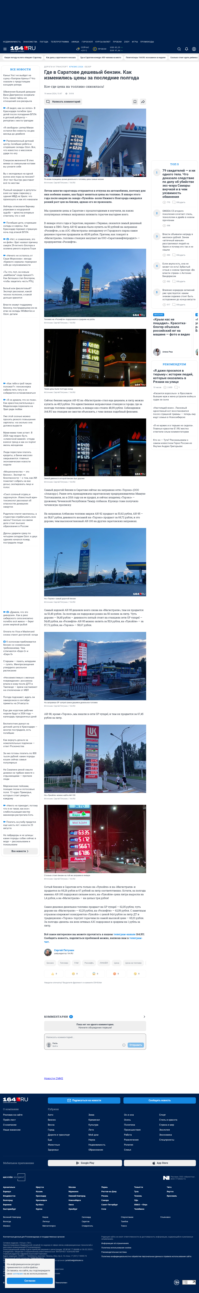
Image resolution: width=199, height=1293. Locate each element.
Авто (50, 1114)
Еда (50, 1139)
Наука (91, 1139)
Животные (54, 1144)
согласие (18, 1273)
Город (51, 1129)
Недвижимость (12, 42)
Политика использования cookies (116, 1248)
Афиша (75, 42)
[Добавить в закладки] (135, 102)
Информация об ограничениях (115, 1243)
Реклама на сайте (13, 1114)
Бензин (50, 963)
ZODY (127, 42)
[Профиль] (194, 49)
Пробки (117, 42)
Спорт (162, 1114)
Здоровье (53, 1149)
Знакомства (30, 42)
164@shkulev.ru (37, 1258)
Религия (128, 1144)
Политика (129, 1124)
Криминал (94, 1119)
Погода (44, 42)
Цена (116, 963)
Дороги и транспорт (59, 1134)
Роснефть (89, 963)
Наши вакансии (12, 1129)
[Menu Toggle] (5, 49)
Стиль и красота (168, 1119)
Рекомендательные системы (114, 1252)
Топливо (64, 963)
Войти (55, 1046)
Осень (127, 1119)
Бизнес (52, 1119)
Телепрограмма (60, 42)
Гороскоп (87, 42)
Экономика (165, 1134)
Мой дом (93, 1134)
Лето (91, 1129)
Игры (135, 42)
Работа (128, 1134)
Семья (127, 1149)
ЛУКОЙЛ (104, 963)
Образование (95, 1149)
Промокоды (147, 42)
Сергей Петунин (64, 950)
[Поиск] (179, 49)
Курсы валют (103, 42)
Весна (51, 1124)
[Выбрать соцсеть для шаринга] (143, 102)
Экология (164, 1129)
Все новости (20, 69)
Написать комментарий (66, 101)
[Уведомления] (186, 49)
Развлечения (131, 1139)
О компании (9, 1124)
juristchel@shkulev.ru (74, 1260)
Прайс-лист (9, 1119)
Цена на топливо (133, 963)
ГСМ (76, 963)
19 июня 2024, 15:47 (53, 94)
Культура (93, 1124)
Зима (91, 1114)
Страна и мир (166, 1124)
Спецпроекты (166, 1139)
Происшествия (132, 1129)
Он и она (129, 1114)
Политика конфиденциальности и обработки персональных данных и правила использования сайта (146, 1256)
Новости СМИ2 (53, 1078)
